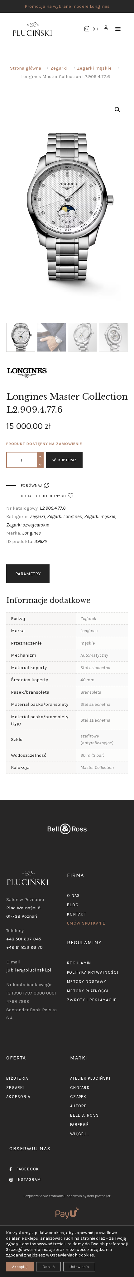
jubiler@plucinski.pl (28, 970)
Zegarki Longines (64, 516)
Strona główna (25, 68)
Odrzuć (48, 1267)
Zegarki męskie (94, 68)
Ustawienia (79, 1267)
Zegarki (59, 68)
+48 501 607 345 (23, 939)
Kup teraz (67, 460)
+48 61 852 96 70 (24, 947)
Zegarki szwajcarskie (27, 525)
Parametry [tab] (28, 573)
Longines (31, 533)
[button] (118, 29)
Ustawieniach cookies (72, 1255)
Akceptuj (19, 1267)
